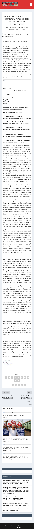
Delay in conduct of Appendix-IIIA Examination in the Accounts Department (17, 509)
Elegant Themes (13, 525)
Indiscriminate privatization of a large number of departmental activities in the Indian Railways (15, 457)
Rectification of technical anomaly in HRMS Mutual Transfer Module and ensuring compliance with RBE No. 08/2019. (15, 498)
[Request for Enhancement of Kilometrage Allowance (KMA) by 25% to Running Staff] (17, 427)
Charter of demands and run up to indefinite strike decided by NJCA (16, 447)
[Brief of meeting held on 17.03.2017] (17, 412)
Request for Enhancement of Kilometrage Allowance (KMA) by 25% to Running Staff (15, 438)
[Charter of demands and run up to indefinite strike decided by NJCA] (17, 444)
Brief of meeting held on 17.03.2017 (13, 415)
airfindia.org (14, 27)
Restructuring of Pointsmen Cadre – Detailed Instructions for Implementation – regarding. (16, 504)
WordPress (28, 525)
